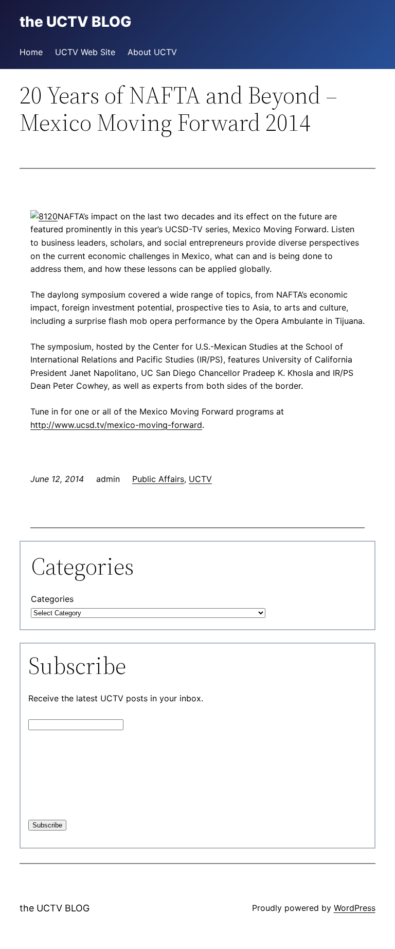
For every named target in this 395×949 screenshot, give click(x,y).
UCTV (200, 479)
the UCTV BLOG (54, 908)
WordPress (354, 908)
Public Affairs (158, 479)
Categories (52, 599)
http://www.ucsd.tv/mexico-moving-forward (116, 425)
